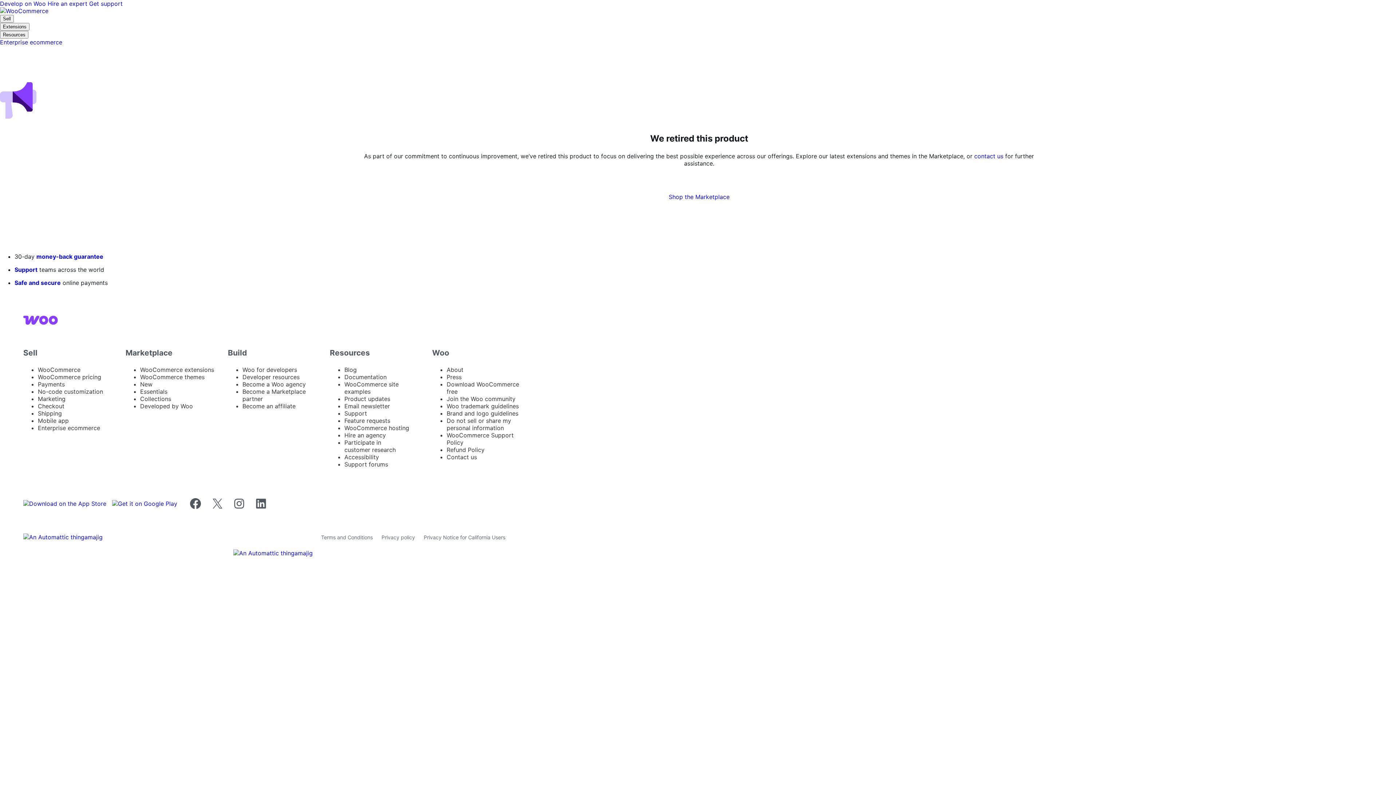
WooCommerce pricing (69, 377)
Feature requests (367, 420)
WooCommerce (59, 369)
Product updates (367, 398)
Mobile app (53, 420)
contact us (988, 156)
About (455, 369)
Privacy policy (398, 537)
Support (26, 269)
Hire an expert (68, 3)
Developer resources (271, 377)
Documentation (365, 377)
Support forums (366, 464)
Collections (155, 398)
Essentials (153, 391)
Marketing (52, 398)
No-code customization (70, 391)
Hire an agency (365, 435)
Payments (51, 384)
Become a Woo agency (274, 384)
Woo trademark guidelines (483, 406)
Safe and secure (38, 282)
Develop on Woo (24, 3)
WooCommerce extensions (177, 369)
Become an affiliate (269, 406)
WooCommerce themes (172, 377)
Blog (350, 369)
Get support (106, 3)
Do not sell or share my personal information (479, 424)
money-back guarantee (69, 256)
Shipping (50, 413)
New (146, 384)
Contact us (462, 457)
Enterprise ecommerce (69, 428)
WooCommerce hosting (376, 428)
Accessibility (361, 457)
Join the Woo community (481, 398)
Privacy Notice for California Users (464, 537)
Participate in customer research (370, 446)
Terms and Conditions (347, 537)
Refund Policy (466, 449)
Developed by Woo (166, 406)
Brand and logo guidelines (482, 413)
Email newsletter (367, 406)
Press (454, 377)
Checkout (51, 406)
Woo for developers (269, 369)
